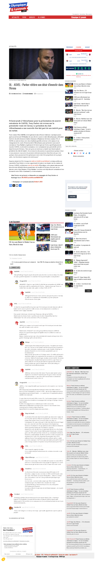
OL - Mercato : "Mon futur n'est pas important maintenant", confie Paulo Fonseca (83, 112)
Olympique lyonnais (22, 255)
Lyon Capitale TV (73, 555)
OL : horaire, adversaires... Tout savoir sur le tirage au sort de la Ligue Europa (82, 254)
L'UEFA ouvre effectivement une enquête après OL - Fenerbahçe (56, 238)
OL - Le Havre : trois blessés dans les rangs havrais (82, 285)
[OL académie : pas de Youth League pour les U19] (69, 225)
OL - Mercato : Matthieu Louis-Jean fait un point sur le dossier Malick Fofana (83, 121)
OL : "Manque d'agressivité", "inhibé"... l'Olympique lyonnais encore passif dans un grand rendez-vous (81, 263)
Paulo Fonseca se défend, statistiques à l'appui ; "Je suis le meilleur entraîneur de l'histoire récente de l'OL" (82, 130)
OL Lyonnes (41, 17)
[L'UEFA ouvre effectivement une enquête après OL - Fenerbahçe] (43, 241)
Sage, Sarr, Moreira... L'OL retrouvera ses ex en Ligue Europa (57, 227)
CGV (42, 555)
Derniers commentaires (78, 156)
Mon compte (89, 14)
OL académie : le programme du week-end (82, 246)
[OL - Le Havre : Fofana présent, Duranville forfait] (69, 139)
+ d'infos (88, 291)
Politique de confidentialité (51, 555)
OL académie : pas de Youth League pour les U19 (81, 224)
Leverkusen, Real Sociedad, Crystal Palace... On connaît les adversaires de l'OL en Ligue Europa (83, 216)
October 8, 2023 (38, 182)
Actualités (15, 17)
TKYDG (24, 17)
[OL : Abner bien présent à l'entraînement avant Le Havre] (69, 240)
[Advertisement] (50, 33)
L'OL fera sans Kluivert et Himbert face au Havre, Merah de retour (22, 243)
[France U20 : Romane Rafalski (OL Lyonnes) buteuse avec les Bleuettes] (69, 231)
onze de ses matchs (33, 165)
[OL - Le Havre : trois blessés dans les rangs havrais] (69, 285)
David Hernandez (29, 93)
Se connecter (76, 14)
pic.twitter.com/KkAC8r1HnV (35, 177)
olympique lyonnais (17, 258)
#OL (23, 177)
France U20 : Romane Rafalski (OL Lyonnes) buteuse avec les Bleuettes (82, 232)
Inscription (82, 14)
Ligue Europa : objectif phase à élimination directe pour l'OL (57, 247)
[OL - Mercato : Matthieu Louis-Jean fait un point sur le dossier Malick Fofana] (69, 120)
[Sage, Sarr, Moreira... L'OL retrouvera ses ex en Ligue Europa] (43, 231)
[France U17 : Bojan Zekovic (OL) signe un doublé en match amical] (69, 278)
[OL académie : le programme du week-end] (69, 246)
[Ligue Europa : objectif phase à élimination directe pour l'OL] (43, 251)
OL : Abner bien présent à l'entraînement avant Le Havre (81, 240)
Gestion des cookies (63, 555)
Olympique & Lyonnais (78, 17)
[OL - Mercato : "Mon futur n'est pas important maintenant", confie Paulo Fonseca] (69, 111)
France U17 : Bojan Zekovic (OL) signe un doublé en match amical (82, 278)
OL (10, 258)
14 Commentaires (39, 93)
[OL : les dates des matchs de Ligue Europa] (69, 272)
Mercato (32, 17)
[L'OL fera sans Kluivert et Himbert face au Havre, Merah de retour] (22, 240)
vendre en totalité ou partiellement (40, 161)
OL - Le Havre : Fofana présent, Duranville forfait (82, 139)
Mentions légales (36, 555)
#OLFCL (26, 177)
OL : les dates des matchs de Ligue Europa (83, 272)
